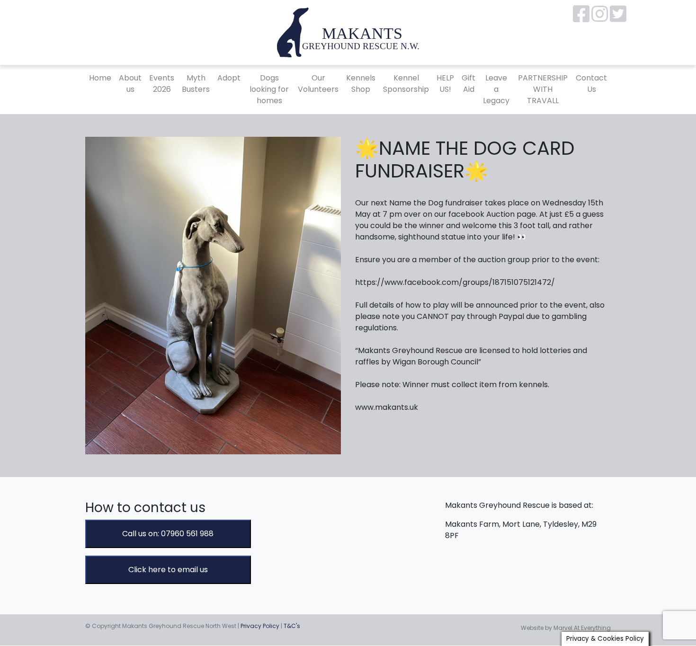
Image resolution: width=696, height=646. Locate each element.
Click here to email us (168, 569)
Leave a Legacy (496, 89)
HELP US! (445, 83)
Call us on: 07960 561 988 (168, 533)
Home (100, 77)
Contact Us (591, 83)
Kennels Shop (360, 83)
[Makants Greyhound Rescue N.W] (348, 32)
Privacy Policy (260, 626)
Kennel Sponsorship (406, 83)
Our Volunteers (318, 83)
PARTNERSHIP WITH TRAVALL (543, 89)
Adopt (229, 77)
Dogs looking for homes (269, 89)
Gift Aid (468, 83)
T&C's (292, 626)
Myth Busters (196, 83)
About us (130, 83)
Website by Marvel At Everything (566, 628)
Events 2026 (161, 83)
